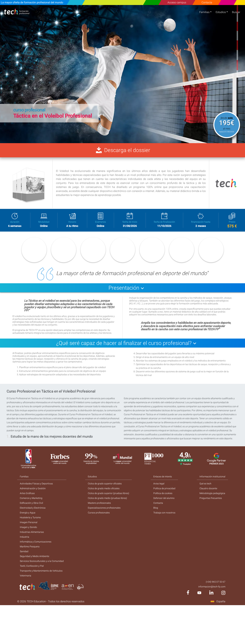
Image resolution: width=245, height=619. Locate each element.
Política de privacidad (164, 488)
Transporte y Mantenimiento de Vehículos (41, 570)
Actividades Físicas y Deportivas (36, 483)
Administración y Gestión (33, 488)
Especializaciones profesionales (104, 507)
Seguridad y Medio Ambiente (34, 556)
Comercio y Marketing (31, 498)
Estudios (221, 12)
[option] (122, 74)
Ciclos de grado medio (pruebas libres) (107, 498)
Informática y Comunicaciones (35, 541)
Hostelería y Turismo (30, 517)
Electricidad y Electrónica (33, 507)
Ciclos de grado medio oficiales (104, 488)
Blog (155, 507)
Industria (24, 536)
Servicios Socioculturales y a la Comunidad (42, 561)
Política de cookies (162, 493)
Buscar (236, 12)
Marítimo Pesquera (30, 546)
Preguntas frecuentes (211, 498)
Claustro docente (208, 488)
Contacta (206, 2)
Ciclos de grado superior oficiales (105, 483)
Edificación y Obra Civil (31, 503)
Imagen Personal (28, 522)
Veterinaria (25, 575)
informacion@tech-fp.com (211, 586)
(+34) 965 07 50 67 (215, 581)
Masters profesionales (99, 503)
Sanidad (24, 551)
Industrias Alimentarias (32, 532)
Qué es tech (205, 483)
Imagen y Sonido (28, 527)
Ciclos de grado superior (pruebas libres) (108, 493)
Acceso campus (177, 2)
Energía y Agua (27, 512)
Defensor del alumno (163, 498)
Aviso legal (158, 483)
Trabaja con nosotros (164, 512)
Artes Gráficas (27, 493)
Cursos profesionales (99, 512)
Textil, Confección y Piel (32, 566)
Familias (204, 12)
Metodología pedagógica (212, 493)
